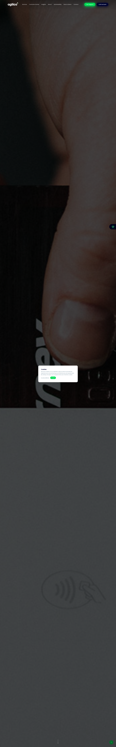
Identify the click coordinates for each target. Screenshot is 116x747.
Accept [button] (53, 378)
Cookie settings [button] (45, 378)
